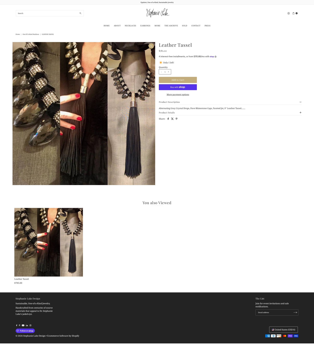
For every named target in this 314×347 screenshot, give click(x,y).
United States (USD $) (285, 329)
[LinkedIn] (27, 325)
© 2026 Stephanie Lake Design (31, 335)
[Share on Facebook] (168, 119)
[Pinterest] (19, 325)
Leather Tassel (21, 279)
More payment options (178, 94)
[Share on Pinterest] (176, 119)
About (117, 25)
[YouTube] (23, 325)
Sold (184, 25)
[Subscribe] (295, 312)
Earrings (145, 25)
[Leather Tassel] (48, 242)
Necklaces (130, 25)
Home (107, 25)
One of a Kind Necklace (31, 34)
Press (207, 25)
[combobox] (50, 13)
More (157, 25)
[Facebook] (16, 325)
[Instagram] (30, 325)
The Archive (171, 25)
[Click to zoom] (151, 46)
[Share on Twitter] (172, 119)
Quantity (163, 67)
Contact (195, 25)
